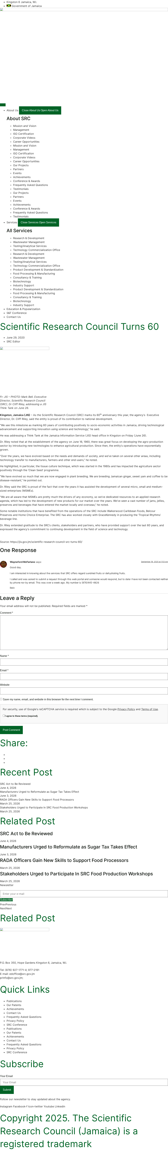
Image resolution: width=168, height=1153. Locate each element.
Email (4, 670)
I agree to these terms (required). (21, 716)
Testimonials (21, 188)
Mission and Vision (24, 125)
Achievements (22, 177)
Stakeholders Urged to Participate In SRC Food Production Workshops (44, 807)
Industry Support (23, 285)
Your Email (6, 1076)
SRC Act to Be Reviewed (15, 783)
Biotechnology (22, 281)
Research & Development (28, 238)
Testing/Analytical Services (30, 246)
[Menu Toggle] (3, 104)
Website (5, 684)
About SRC (19, 118)
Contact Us (14, 1013)
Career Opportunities (26, 141)
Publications (14, 1001)
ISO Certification (23, 133)
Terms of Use (149, 709)
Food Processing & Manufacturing (34, 273)
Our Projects (21, 165)
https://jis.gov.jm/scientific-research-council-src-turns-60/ (46, 541)
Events (17, 173)
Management (21, 129)
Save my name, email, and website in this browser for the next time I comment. (48, 699)
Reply (12, 587)
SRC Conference (17, 1024)
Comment (6, 612)
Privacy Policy (126, 709)
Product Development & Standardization (38, 269)
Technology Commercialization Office (36, 250)
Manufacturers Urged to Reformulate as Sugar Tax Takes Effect (39, 791)
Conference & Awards (26, 181)
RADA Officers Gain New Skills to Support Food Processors (37, 799)
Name (4, 656)
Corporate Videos (24, 137)
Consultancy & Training (27, 277)
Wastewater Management (29, 242)
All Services (19, 230)
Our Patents (14, 1005)
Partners (18, 169)
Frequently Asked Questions (30, 185)
